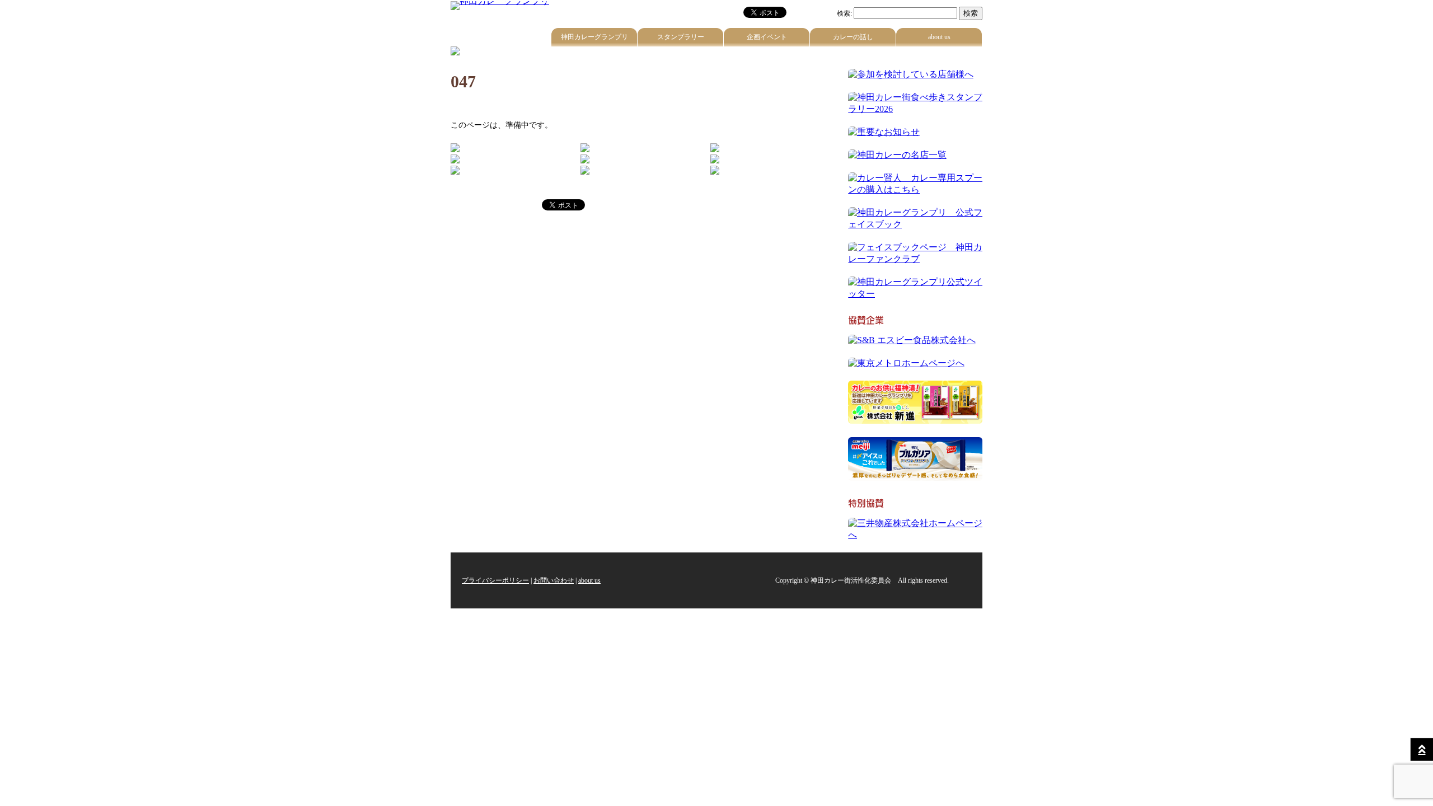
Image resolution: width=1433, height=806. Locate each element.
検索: (844, 13)
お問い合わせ (553, 580)
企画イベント (767, 37)
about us (939, 37)
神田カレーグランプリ (594, 37)
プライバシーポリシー (495, 580)
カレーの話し (853, 37)
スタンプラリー (680, 37)
